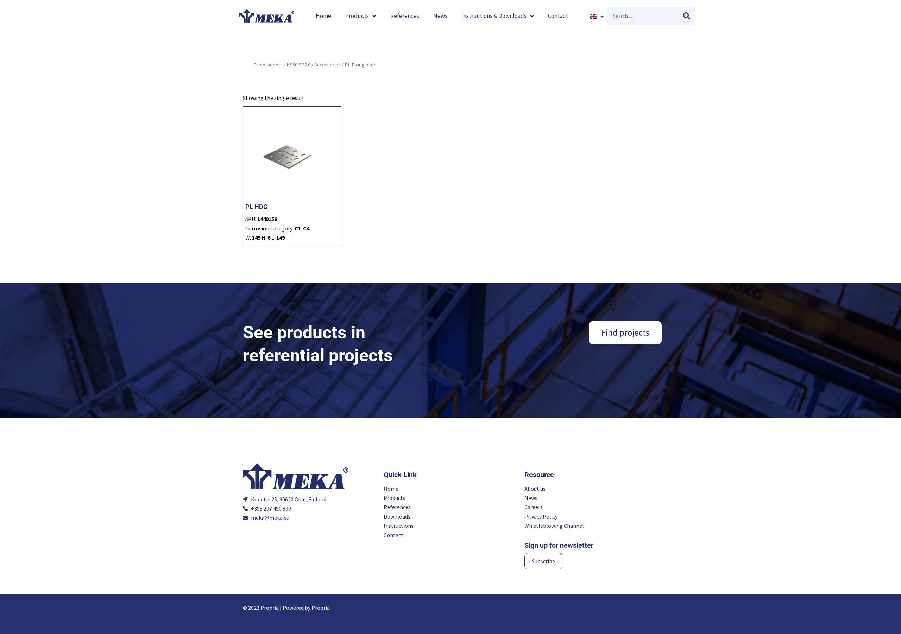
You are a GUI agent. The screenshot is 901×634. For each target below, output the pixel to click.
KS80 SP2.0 (298, 65)
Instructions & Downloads (494, 16)
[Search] (686, 16)
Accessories (327, 65)
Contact (558, 16)
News (440, 16)
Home (323, 16)
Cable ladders (268, 65)
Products (357, 16)
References (404, 16)
